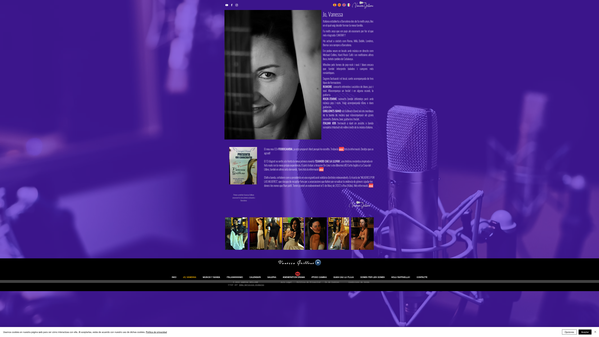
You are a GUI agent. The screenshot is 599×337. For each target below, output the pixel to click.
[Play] (318, 262)
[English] (344, 4)
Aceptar (585, 332)
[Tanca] (595, 332)
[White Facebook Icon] (231, 5)
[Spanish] (334, 4)
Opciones (569, 332)
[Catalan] (339, 4)
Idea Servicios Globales (251, 285)
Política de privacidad (156, 332)
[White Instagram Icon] (236, 5)
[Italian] (348, 4)
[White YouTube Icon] (226, 5)
